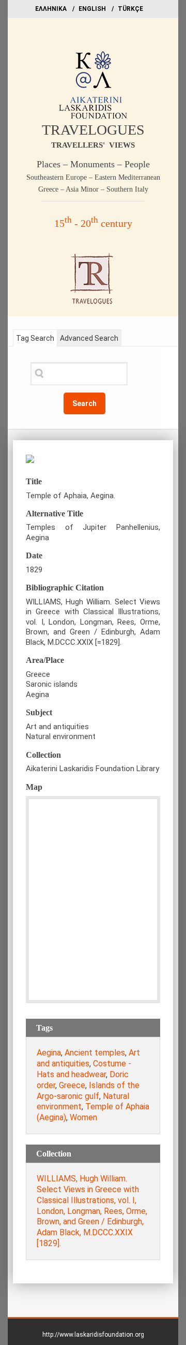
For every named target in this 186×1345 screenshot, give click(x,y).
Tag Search (35, 338)
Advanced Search (89, 338)
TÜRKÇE (130, 8)
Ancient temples (95, 1053)
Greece (72, 1085)
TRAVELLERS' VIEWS (93, 145)
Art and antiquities (88, 1058)
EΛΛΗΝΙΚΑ (51, 8)
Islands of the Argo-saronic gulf (88, 1090)
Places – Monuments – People (93, 164)
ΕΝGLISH (92, 8)
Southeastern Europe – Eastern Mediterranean (93, 177)
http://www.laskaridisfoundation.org (93, 1334)
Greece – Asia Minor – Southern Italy (93, 189)
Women (83, 1117)
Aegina (49, 1053)
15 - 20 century (93, 223)
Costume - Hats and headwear (84, 1069)
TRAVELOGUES (93, 130)
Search (84, 403)
